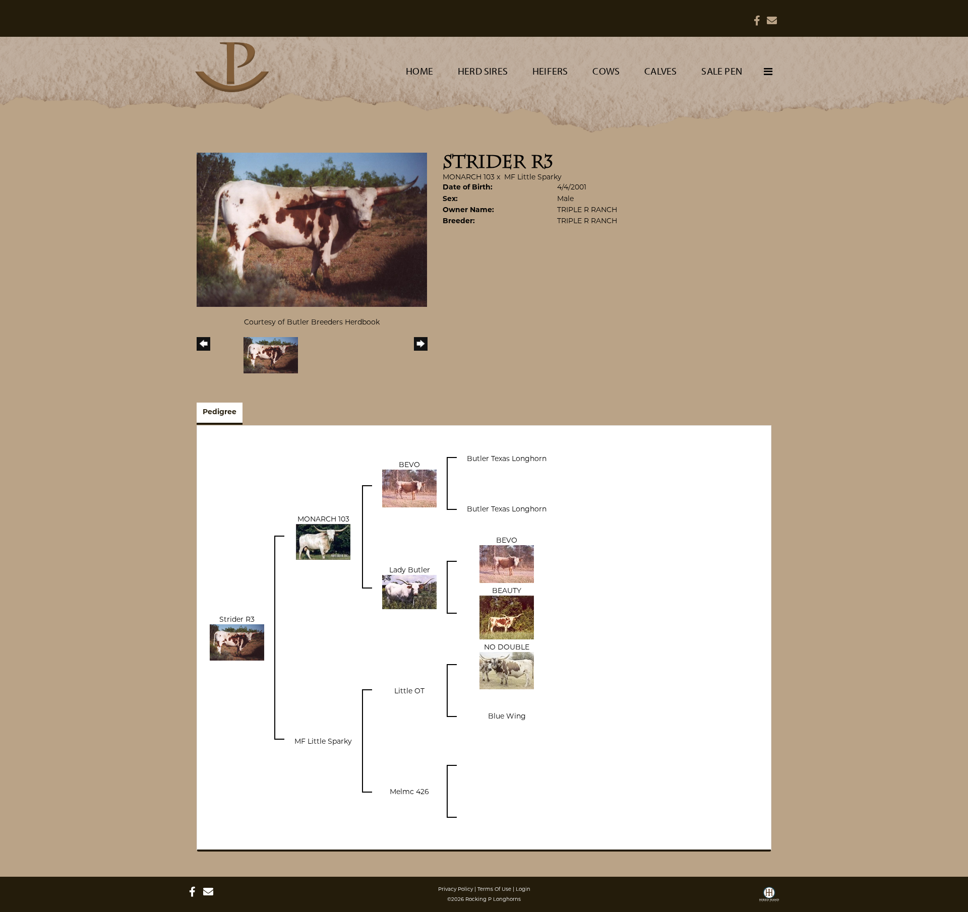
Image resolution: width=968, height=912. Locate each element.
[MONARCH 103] (323, 541)
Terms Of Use (494, 889)
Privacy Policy (455, 889)
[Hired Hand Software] (769, 898)
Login (523, 889)
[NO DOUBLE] (506, 670)
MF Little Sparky (533, 176)
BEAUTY (506, 590)
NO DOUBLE (506, 647)
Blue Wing (507, 716)
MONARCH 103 (469, 176)
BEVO (409, 464)
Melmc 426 (409, 791)
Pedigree (219, 412)
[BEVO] (409, 488)
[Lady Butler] (409, 591)
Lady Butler (409, 569)
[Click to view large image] (312, 228)
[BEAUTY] (506, 616)
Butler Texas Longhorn (507, 458)
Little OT (409, 690)
